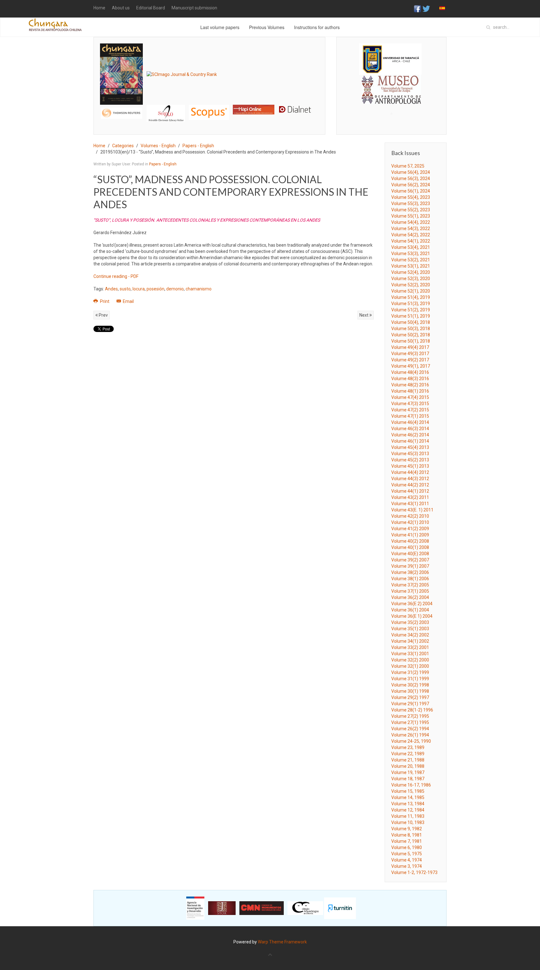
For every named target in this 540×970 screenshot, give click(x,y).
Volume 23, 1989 (407, 747)
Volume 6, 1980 (406, 847)
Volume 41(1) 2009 (410, 534)
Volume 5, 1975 (406, 853)
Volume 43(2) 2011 (410, 497)
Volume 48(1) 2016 (410, 391)
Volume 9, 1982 (406, 828)
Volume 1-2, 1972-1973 (414, 872)
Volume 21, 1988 (407, 759)
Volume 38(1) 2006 (410, 578)
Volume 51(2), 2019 (410, 309)
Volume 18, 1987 (407, 778)
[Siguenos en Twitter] (426, 8)
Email (128, 301)
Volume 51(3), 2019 (410, 303)
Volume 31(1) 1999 (410, 678)
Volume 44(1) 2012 (410, 491)
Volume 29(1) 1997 (410, 703)
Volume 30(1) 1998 (410, 691)
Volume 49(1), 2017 (410, 366)
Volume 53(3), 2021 (410, 253)
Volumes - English (158, 145)
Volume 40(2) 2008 (410, 541)
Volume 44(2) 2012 (410, 484)
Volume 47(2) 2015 (410, 409)
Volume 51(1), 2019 (410, 316)
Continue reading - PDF (115, 276)
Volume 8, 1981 (406, 834)
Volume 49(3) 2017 (410, 353)
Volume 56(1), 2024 (410, 190)
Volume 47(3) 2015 (410, 403)
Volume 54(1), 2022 (410, 241)
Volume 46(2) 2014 (410, 434)
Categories (123, 145)
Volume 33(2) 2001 (410, 647)
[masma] (391, 84)
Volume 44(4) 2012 (410, 472)
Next (364, 315)
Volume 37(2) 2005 (410, 584)
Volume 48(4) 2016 (410, 372)
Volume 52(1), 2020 (410, 291)
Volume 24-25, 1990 (411, 741)
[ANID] (195, 907)
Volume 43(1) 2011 (410, 503)
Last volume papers (219, 27)
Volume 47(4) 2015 (410, 397)
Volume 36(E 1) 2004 (411, 616)
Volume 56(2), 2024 (410, 184)
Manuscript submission (194, 7)
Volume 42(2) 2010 (410, 516)
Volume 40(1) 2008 (410, 547)
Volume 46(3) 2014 (410, 428)
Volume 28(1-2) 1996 (412, 709)
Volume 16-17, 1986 (411, 784)
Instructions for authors (317, 27)
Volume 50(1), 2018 (410, 341)
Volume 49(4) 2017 (410, 347)
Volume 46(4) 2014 (410, 422)
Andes (111, 288)
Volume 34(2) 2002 (410, 634)
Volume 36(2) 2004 (410, 597)
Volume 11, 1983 (407, 816)
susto (125, 288)
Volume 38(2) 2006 (410, 572)
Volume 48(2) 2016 (410, 384)
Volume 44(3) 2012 (410, 478)
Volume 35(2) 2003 (410, 622)
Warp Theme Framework (282, 941)
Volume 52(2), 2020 (410, 284)
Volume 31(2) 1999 (410, 672)
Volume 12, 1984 (407, 809)
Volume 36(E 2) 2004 (411, 603)
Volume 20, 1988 (407, 766)
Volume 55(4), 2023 (410, 197)
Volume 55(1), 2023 (410, 216)
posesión (155, 288)
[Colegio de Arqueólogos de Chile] (305, 907)
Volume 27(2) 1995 (410, 716)
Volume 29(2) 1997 (410, 697)
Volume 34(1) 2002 (410, 641)
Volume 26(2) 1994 (410, 728)
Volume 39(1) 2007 (410, 566)
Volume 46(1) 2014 (410, 441)
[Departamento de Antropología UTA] (391, 98)
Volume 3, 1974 (406, 866)
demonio (175, 288)
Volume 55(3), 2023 (410, 203)
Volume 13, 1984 (407, 803)
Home (99, 7)
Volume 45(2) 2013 (410, 459)
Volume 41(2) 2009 (410, 528)
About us (121, 7)
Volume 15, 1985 (407, 791)
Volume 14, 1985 (407, 797)
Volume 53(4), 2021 (410, 247)
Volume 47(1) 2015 (410, 416)
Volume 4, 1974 (406, 859)
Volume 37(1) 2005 (410, 591)
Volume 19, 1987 (407, 772)
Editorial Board (150, 7)
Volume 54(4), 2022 (410, 222)
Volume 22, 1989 (407, 753)
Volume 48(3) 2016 (410, 378)
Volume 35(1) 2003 (410, 628)
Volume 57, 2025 (407, 165)
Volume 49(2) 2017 (410, 359)
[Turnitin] (340, 907)
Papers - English (198, 145)
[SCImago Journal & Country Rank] (182, 73)
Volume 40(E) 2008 (410, 553)
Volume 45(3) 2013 (410, 453)
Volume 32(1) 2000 (410, 666)
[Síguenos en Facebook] (417, 8)
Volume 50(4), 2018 (410, 322)
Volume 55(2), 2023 (410, 209)
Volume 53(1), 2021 (410, 266)
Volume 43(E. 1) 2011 (412, 509)
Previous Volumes (266, 27)
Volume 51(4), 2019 (410, 297)
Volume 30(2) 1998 (410, 684)
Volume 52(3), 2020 (410, 278)
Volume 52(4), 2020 (410, 272)
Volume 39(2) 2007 (410, 559)
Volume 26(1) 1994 (410, 734)
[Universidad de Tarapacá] (390, 58)
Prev (103, 315)
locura (138, 288)
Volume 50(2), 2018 (410, 334)
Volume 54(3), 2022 (410, 228)
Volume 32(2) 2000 (410, 659)
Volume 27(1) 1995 (410, 722)
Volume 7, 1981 (406, 841)
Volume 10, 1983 (407, 822)
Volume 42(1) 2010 (410, 522)
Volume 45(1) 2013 (410, 466)
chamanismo (199, 288)
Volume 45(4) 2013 (410, 447)
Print (104, 301)
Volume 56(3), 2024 (410, 178)
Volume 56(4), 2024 (410, 172)
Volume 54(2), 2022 (410, 234)
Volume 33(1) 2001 (410, 653)
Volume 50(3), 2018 (410, 328)
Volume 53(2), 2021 (410, 259)
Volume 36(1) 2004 (410, 609)
